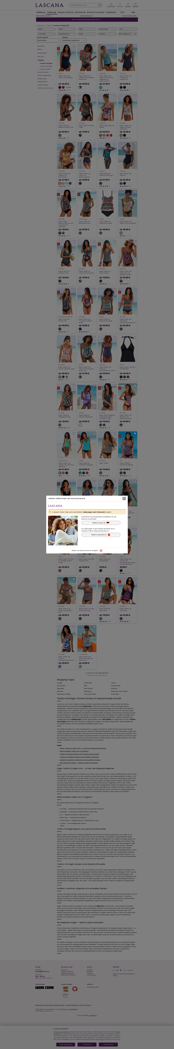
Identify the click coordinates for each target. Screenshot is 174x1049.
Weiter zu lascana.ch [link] (98, 534)
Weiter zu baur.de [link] (98, 522)
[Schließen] (124, 498)
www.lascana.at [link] (85, 550)
